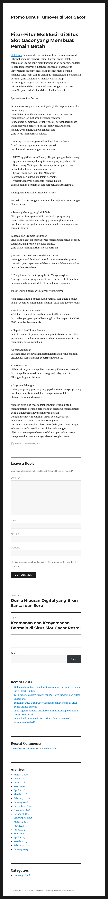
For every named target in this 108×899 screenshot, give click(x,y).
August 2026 (21, 774)
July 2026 (19, 778)
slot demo (16, 55)
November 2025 (23, 810)
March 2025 (20, 841)
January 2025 (21, 849)
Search (14, 653)
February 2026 (22, 798)
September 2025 (23, 817)
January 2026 (21, 802)
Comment (17, 478)
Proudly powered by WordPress (60, 890)
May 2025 (19, 833)
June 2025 (19, 829)
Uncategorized (22, 875)
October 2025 (21, 814)
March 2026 (20, 794)
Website (15, 548)
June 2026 (19, 782)
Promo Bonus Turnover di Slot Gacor (48, 17)
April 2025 (19, 837)
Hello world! (50, 748)
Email (15, 534)
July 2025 (19, 825)
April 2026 (19, 790)
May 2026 (19, 786)
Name (15, 520)
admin (18, 443)
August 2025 (21, 821)
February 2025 (22, 845)
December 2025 (22, 806)
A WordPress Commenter (25, 748)
